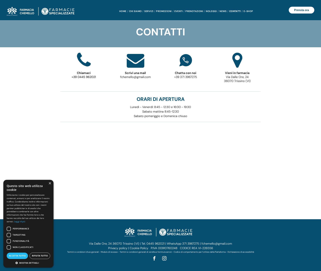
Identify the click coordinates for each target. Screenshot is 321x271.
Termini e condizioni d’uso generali (83, 252)
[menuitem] (123, 11)
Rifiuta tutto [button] (40, 255)
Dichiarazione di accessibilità (241, 252)
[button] (28, 262)
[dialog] (28, 224)
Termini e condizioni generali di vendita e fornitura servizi (146, 252)
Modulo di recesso (109, 252)
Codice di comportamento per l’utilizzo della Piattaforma (200, 252)
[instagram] (164, 259)
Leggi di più (19, 221)
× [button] (49, 183)
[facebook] (154, 259)
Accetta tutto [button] (17, 255)
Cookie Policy (139, 248)
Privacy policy (117, 248)
